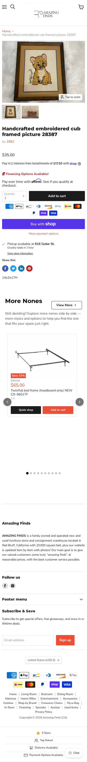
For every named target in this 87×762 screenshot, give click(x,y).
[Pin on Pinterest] (29, 268)
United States (41, 660)
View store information (20, 253)
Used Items (71, 707)
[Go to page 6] (45, 473)
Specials (40, 707)
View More (64, 305)
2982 (10, 141)
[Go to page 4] (38, 473)
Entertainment (49, 699)
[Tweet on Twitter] (13, 268)
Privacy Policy (43, 712)
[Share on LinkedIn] (21, 268)
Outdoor (8, 703)
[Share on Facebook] (5, 268)
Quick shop (26, 410)
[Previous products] (7, 402)
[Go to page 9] (56, 473)
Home (6, 31)
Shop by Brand (27, 703)
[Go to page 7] (49, 473)
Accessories (70, 699)
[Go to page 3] (34, 473)
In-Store (9, 707)
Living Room (29, 694)
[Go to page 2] (31, 473)
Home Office (28, 699)
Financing (25, 707)
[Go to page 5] (42, 473)
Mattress (10, 699)
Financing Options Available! (27, 174)
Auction (55, 707)
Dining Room (65, 694)
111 (13, 398)
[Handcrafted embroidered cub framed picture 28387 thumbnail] (11, 112)
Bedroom (47, 694)
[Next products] (80, 402)
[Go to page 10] (60, 473)
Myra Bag (73, 703)
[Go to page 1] (27, 473)
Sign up (65, 640)
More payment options (43, 233)
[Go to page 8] (52, 473)
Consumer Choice (52, 703)
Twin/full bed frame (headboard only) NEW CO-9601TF (41, 392)
